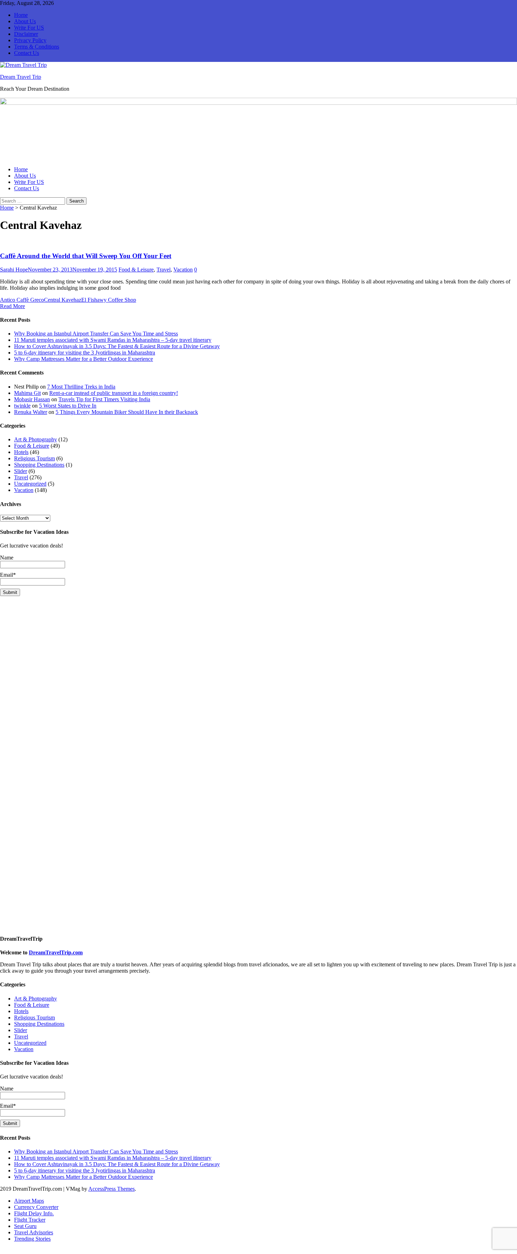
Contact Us (26, 53)
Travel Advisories (33, 1232)
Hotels (21, 452)
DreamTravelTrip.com (56, 952)
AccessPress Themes (111, 1189)
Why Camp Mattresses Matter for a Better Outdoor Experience (83, 359)
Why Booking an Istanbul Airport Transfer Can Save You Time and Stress (96, 334)
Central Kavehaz (62, 300)
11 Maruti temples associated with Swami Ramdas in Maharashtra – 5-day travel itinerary (112, 340)
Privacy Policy (30, 40)
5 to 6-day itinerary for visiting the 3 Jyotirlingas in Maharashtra (84, 353)
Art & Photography (35, 439)
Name (6, 558)
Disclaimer (26, 34)
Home (21, 15)
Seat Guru (25, 1226)
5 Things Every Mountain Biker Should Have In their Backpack (127, 412)
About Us (25, 21)
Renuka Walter (30, 412)
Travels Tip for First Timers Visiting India (104, 399)
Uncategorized (30, 484)
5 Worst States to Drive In (67, 406)
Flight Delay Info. (34, 1213)
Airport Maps (29, 1201)
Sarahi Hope (14, 270)
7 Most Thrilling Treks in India (81, 387)
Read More (12, 306)
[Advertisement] (211, 651)
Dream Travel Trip (20, 77)
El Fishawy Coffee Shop (108, 300)
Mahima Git (27, 393)
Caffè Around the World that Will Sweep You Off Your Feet (85, 256)
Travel (164, 270)
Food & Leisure (136, 270)
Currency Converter (36, 1207)
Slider (20, 471)
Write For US (29, 28)
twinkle (22, 406)
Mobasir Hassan (32, 399)
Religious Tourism (34, 458)
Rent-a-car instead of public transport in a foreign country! (113, 393)
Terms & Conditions (36, 47)
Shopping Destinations (39, 465)
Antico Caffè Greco (22, 300)
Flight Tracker (29, 1220)
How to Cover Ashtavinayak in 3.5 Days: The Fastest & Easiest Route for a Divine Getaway (117, 346)
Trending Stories (32, 1239)
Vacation (183, 270)
